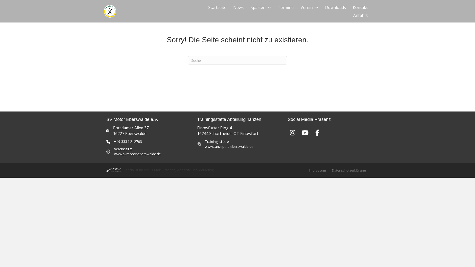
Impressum (317, 170)
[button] (293, 132)
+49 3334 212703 (128, 141)
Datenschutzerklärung (349, 170)
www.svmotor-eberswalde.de (137, 154)
